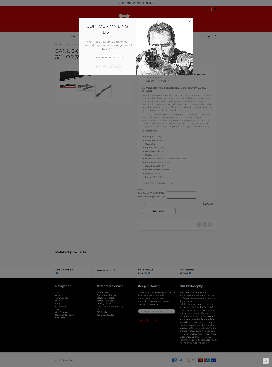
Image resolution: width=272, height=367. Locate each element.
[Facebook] (104, 66)
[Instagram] (111, 66)
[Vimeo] (118, 66)
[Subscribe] (119, 57)
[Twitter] (97, 66)
